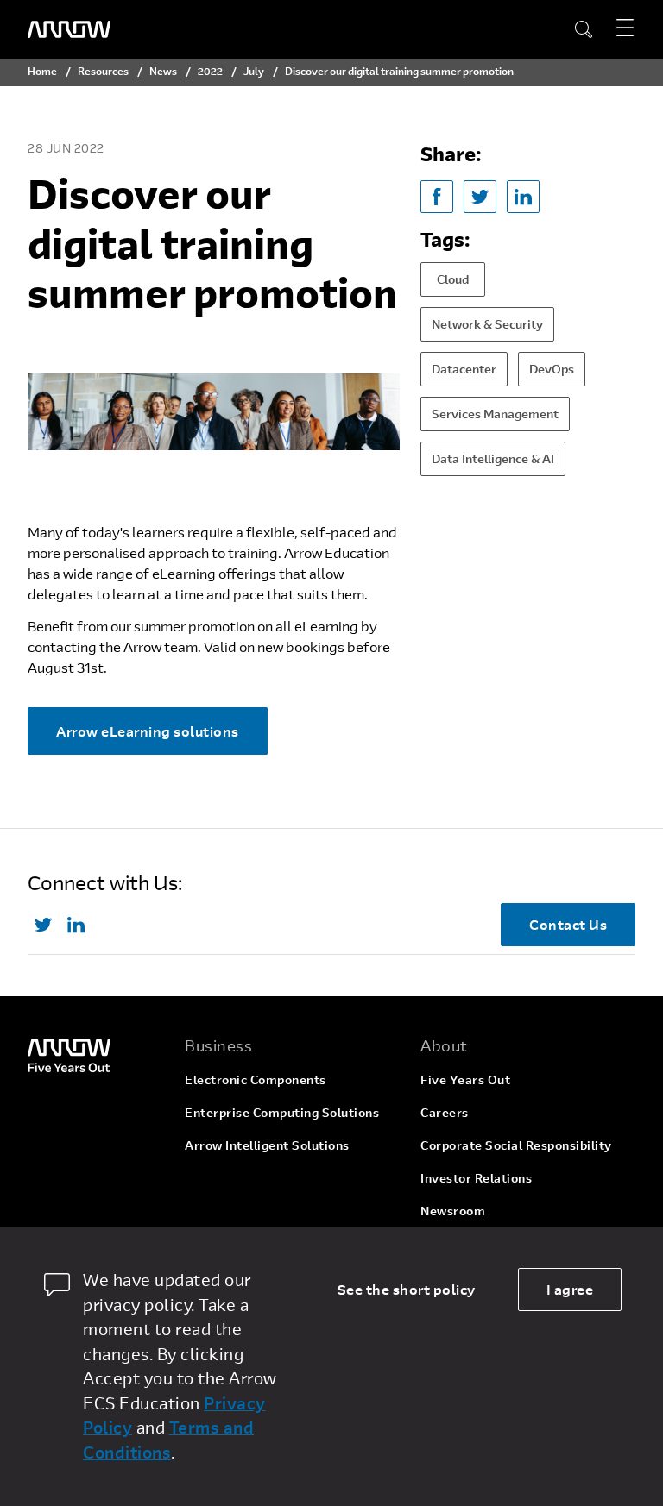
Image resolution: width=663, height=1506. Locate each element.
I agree (570, 1289)
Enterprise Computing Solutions (282, 1112)
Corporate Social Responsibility (516, 1145)
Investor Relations (476, 1178)
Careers (444, 1112)
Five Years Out (465, 1079)
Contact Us (568, 924)
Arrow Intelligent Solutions (267, 1145)
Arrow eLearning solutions (147, 731)
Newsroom (452, 1210)
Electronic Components (255, 1079)
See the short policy (407, 1289)
